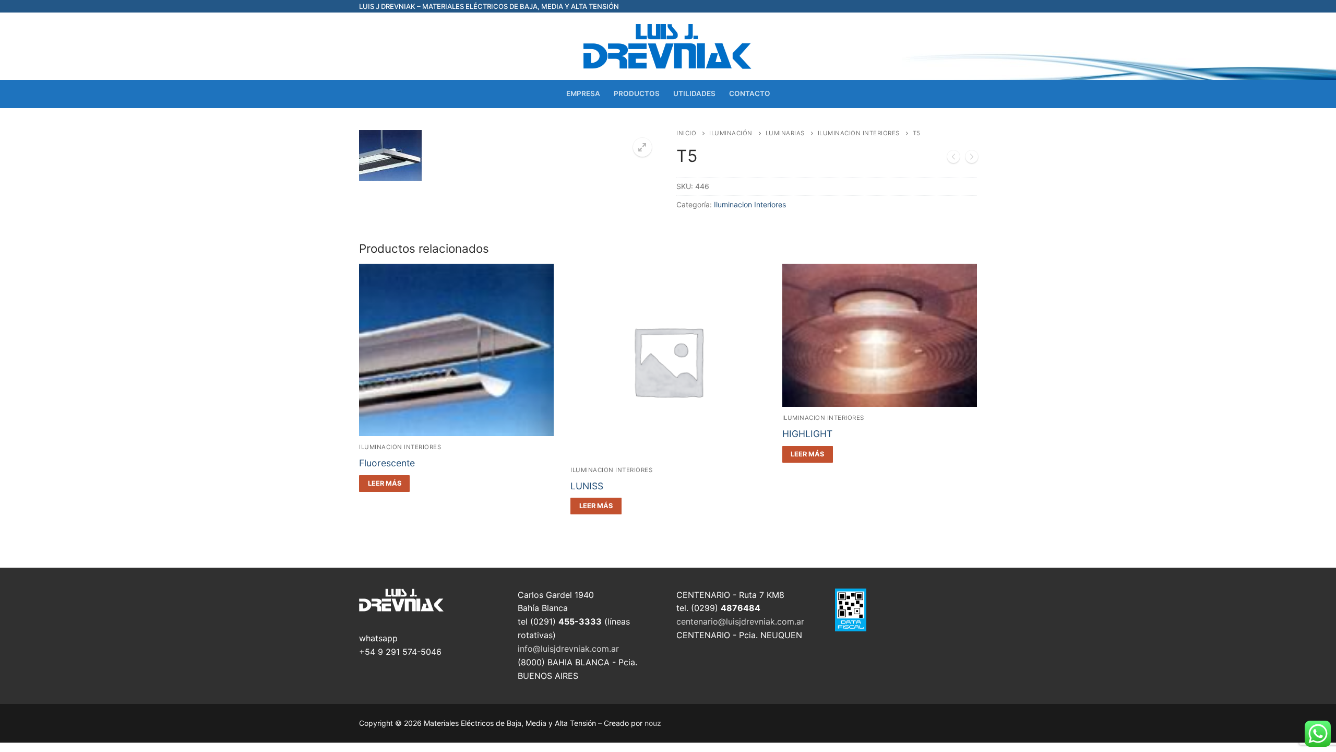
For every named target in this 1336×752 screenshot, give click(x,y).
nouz (653, 723)
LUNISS (586, 485)
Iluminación (731, 133)
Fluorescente (387, 462)
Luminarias (785, 133)
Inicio (686, 133)
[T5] (953, 158)
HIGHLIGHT (807, 433)
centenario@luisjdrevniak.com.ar (740, 621)
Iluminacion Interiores (859, 133)
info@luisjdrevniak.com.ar (568, 648)
